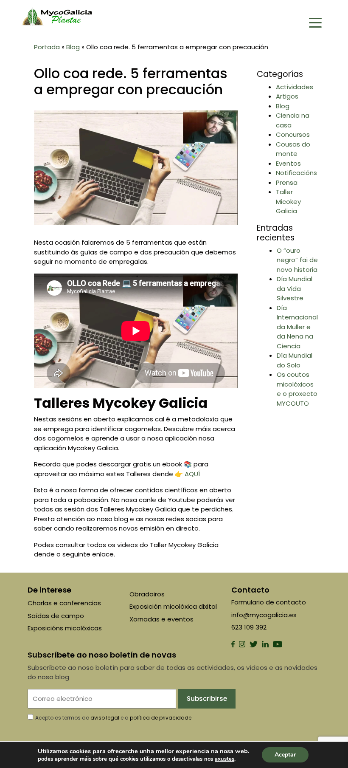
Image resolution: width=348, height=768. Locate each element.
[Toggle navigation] (315, 22)
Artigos (287, 96)
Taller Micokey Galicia (288, 201)
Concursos (293, 134)
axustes (224, 759)
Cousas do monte (293, 149)
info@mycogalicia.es (264, 614)
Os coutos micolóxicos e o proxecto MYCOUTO (297, 389)
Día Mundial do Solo (294, 360)
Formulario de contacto (268, 602)
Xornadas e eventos (161, 619)
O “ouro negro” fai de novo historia (297, 260)
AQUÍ (192, 473)
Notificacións (296, 172)
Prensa (286, 182)
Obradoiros (147, 594)
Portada (47, 46)
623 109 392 (249, 627)
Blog (73, 46)
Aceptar (285, 755)
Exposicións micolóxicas (65, 628)
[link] (224, 759)
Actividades (294, 86)
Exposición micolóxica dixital (173, 606)
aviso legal (104, 717)
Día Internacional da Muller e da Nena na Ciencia (297, 326)
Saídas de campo (56, 615)
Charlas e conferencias (64, 603)
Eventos (288, 163)
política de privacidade (160, 717)
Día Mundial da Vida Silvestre (294, 288)
